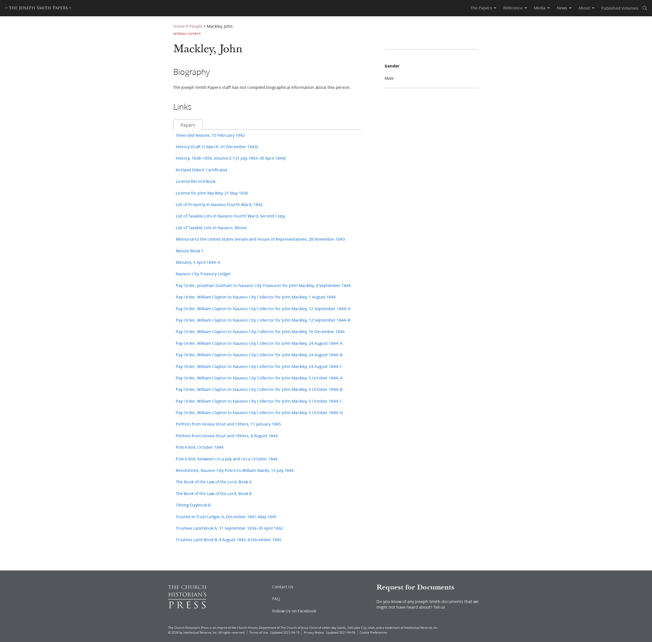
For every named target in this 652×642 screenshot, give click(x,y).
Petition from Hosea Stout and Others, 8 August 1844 (227, 436)
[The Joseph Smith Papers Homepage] (38, 9)
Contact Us (282, 587)
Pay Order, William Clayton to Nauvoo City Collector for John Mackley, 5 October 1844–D (259, 412)
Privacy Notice (314, 632)
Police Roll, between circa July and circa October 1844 (226, 459)
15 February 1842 (210, 135)
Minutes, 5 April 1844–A (198, 262)
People (195, 26)
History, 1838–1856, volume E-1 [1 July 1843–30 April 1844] (231, 158)
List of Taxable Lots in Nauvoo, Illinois (211, 227)
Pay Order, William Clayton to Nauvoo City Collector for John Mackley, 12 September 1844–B (263, 320)
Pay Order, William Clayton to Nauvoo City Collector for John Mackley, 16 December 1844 (260, 331)
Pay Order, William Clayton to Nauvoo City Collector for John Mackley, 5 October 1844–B (259, 389)
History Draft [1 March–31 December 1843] (217, 146)
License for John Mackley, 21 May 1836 (212, 193)
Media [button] (540, 8)
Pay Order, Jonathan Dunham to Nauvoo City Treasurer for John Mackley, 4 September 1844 (263, 285)
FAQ (276, 599)
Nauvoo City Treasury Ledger (203, 274)
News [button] (562, 8)
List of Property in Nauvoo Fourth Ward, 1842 (219, 204)
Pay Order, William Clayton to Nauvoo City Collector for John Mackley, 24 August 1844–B (259, 355)
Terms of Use (258, 632)
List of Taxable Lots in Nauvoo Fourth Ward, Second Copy (230, 216)
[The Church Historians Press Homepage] (187, 607)
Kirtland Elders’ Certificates (201, 170)
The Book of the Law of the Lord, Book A (214, 482)
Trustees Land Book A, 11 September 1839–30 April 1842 (229, 528)
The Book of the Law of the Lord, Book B (214, 493)
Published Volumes (619, 8)
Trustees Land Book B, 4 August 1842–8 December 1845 (228, 539)
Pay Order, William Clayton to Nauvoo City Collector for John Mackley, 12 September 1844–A (263, 308)
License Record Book (195, 181)
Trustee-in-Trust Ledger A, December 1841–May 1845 (226, 517)
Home (179, 26)
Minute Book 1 (189, 251)
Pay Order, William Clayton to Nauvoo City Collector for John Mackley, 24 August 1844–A (259, 343)
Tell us (439, 607)
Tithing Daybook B (193, 505)
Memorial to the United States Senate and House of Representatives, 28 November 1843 (260, 239)
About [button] (584, 8)
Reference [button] (513, 8)
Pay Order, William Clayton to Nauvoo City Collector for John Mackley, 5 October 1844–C (259, 401)
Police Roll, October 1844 (199, 447)
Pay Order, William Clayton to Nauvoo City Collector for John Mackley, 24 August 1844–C (259, 366)
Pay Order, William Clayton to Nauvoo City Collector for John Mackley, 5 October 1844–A (259, 378)
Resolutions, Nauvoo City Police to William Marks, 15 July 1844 (234, 470)
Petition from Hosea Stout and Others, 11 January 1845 (228, 424)
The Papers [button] (481, 8)
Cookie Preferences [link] (373, 632)
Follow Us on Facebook (294, 611)
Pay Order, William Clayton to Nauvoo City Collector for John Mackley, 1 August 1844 (256, 297)
